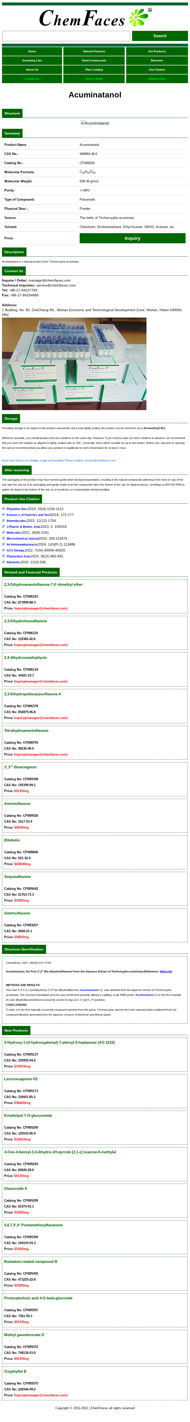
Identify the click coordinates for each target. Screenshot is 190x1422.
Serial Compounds (94, 60)
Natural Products (94, 51)
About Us (32, 69)
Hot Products (157, 51)
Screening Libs (32, 60)
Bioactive (157, 60)
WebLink (165, 971)
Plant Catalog (94, 69)
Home (32, 51)
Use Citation (157, 69)
